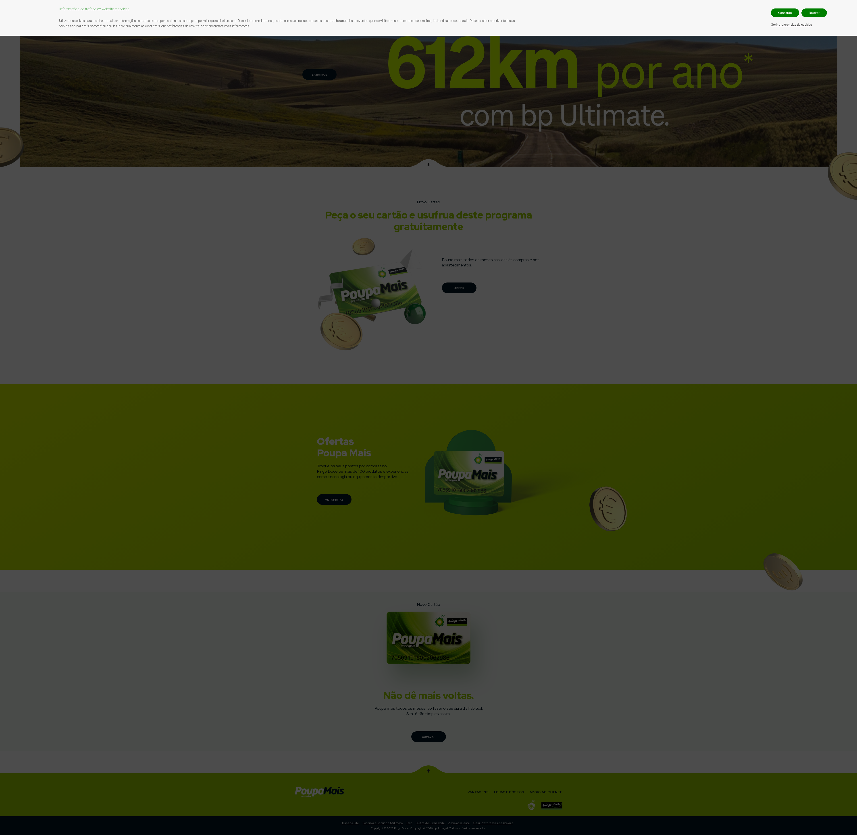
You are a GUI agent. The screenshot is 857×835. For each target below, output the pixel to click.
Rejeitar (814, 12)
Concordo (785, 12)
